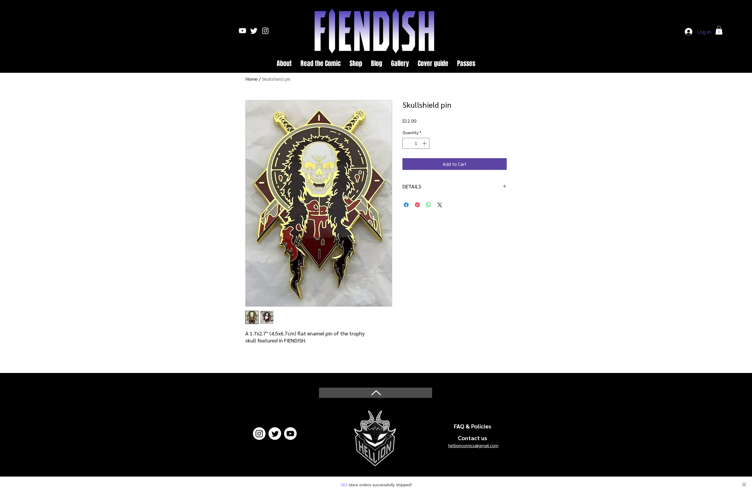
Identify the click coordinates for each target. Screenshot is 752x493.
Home (251, 79)
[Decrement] (407, 143)
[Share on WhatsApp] (428, 204)
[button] (719, 30)
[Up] (375, 393)
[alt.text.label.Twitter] (254, 30)
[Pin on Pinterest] (417, 204)
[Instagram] (259, 433)
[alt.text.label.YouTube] (242, 30)
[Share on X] (439, 204)
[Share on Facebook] (406, 204)
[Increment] (425, 143)
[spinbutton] (416, 143)
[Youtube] (290, 433)
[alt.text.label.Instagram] (265, 30)
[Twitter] (274, 433)
